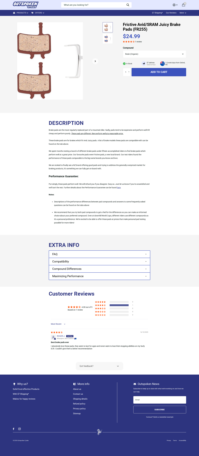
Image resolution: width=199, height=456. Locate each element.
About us (77, 389)
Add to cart (159, 72)
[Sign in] (175, 5)
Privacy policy (79, 408)
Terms (175, 440)
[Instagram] (19, 429)
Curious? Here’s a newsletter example (159, 417)
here (119, 187)
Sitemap (77, 413)
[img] (57, 332)
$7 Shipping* (157, 13)
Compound (128, 48)
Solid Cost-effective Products (26, 389)
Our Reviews (171, 13)
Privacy (169, 440)
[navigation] (108, 27)
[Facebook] (13, 429)
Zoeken (128, 5)
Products (21, 13)
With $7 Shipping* (21, 394)
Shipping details (80, 399)
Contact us (78, 394)
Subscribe (159, 409)
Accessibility (182, 440)
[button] (95, 61)
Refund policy (79, 404)
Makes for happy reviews (24, 399)
